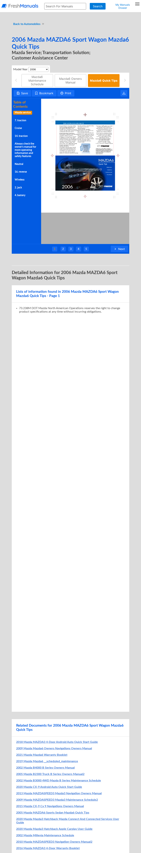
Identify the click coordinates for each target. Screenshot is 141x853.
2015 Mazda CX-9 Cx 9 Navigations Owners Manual (50, 806)
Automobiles (32, 24)
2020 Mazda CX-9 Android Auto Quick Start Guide (49, 786)
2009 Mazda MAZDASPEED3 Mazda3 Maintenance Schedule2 (57, 799)
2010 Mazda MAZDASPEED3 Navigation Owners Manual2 (54, 841)
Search (97, 6)
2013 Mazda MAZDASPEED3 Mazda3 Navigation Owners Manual (59, 793)
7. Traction (20, 120)
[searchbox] (65, 6)
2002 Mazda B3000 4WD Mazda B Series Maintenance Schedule (58, 780)
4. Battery (20, 195)
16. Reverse (21, 172)
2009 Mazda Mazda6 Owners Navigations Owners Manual (54, 748)
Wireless (19, 179)
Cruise (18, 128)
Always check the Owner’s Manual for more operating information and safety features (25, 150)
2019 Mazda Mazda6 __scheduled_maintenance (47, 761)
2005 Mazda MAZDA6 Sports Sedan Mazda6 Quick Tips (52, 812)
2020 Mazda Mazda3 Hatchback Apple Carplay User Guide (54, 829)
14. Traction (21, 136)
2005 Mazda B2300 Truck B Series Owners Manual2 (50, 774)
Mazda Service (23, 112)
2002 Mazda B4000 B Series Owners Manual (45, 767)
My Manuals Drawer (122, 6)
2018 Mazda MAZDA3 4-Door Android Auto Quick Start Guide (57, 742)
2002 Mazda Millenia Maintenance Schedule (45, 835)
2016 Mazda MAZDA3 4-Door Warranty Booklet (48, 848)
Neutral (19, 164)
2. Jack (18, 187)
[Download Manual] (123, 93)
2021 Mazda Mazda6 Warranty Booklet (41, 754)
